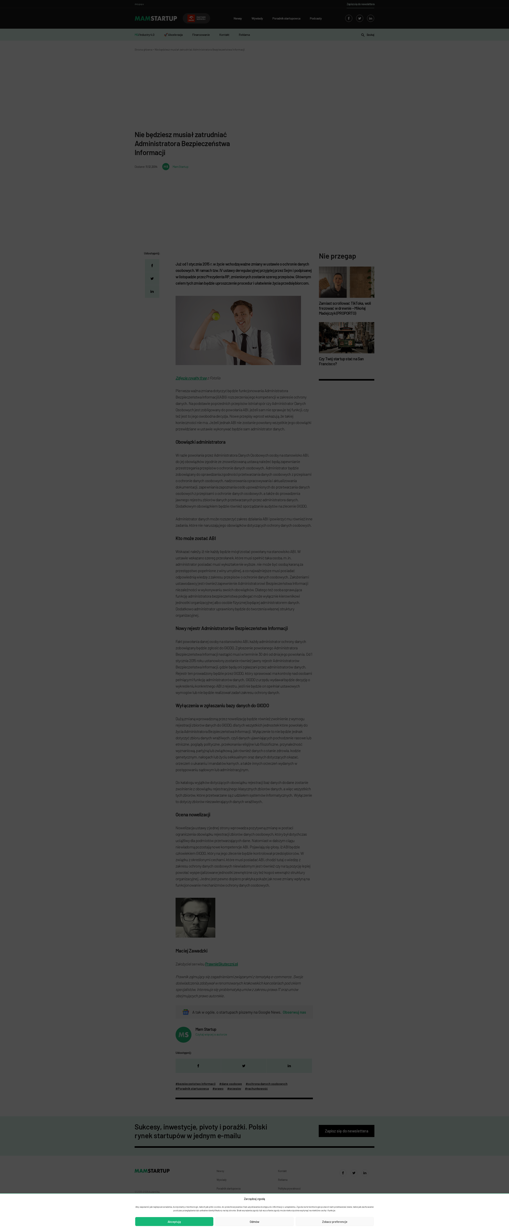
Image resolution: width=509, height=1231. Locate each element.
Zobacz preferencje (334, 1221)
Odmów (254, 1221)
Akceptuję (174, 1221)
